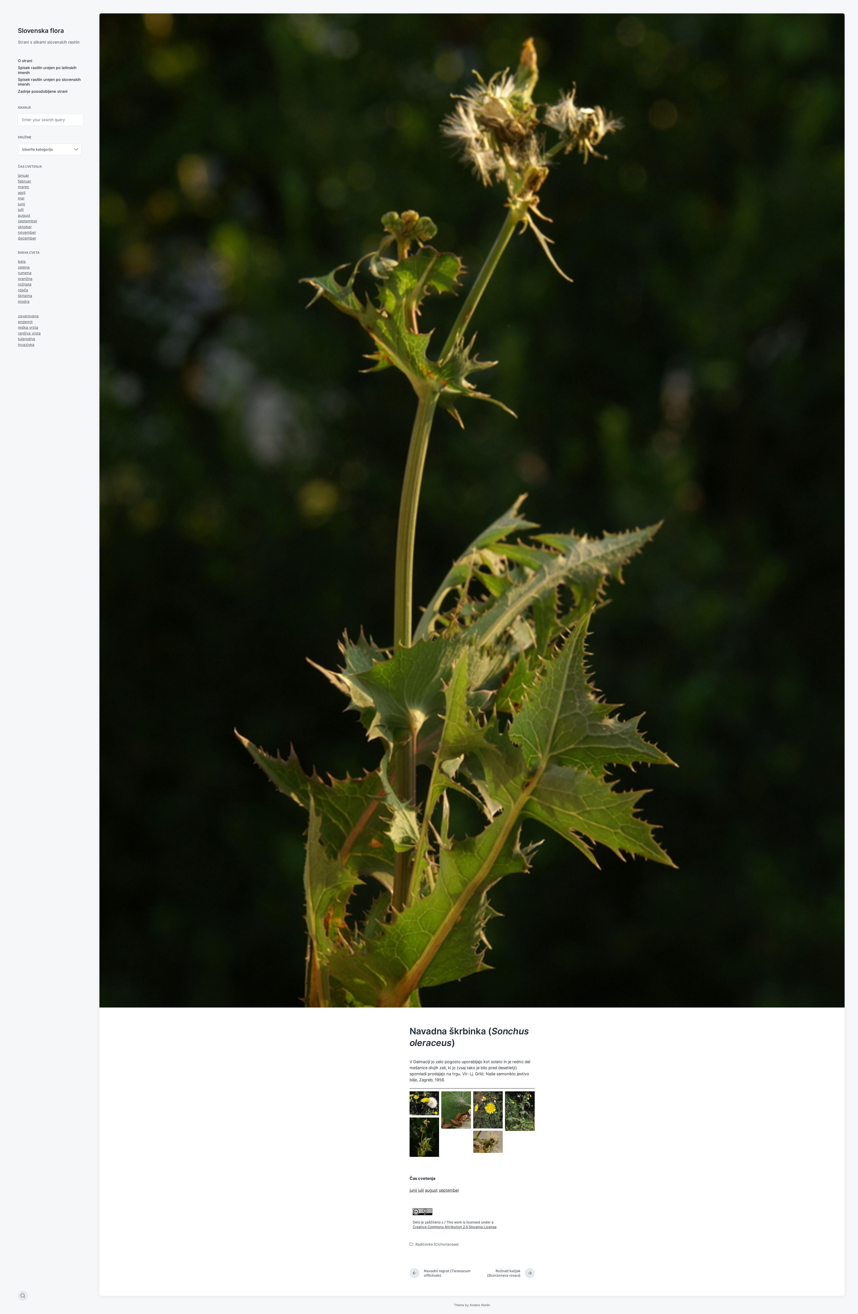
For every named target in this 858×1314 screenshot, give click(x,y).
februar (24, 181)
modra (23, 301)
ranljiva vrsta (29, 333)
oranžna (25, 279)
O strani (25, 61)
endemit (25, 322)
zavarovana (28, 316)
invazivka (26, 344)
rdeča (23, 290)
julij (21, 209)
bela (22, 261)
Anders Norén (480, 1305)
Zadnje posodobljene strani (42, 91)
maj (21, 198)
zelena (24, 267)
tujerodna (26, 339)
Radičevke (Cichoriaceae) (437, 1244)
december (27, 238)
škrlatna (25, 296)
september (27, 221)
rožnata (25, 284)
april (21, 192)
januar (23, 175)
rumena (25, 273)
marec (23, 187)
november (27, 232)
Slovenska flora (41, 30)
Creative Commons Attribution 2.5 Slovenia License (454, 1227)
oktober (25, 227)
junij (21, 204)
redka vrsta (28, 327)
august (24, 215)
